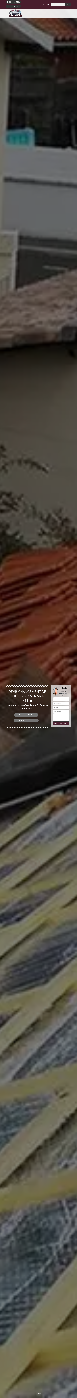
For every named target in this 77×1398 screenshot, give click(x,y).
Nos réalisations (26, 715)
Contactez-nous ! (26, 720)
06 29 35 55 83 (14, 6)
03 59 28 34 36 (14, 2)
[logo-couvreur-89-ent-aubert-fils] (15, 13)
